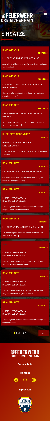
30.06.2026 (43, 79)
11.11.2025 (43, 276)
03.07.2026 (43, 53)
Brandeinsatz (10, 49)
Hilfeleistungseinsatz (16, 134)
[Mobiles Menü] (45, 14)
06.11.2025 (43, 305)
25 (24, 333)
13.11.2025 (43, 247)
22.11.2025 (43, 222)
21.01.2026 (43, 137)
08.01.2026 (43, 166)
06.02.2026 (43, 108)
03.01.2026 (43, 192)
